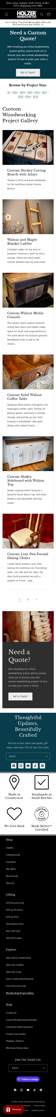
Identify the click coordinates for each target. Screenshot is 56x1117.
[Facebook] (13, 765)
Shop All (10, 883)
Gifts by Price (12, 917)
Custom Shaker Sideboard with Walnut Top (26, 480)
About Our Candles (15, 965)
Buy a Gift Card (13, 931)
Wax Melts (11, 869)
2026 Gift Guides (14, 938)
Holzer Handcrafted (26, 1102)
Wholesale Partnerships (17, 1048)
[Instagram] (21, 765)
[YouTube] (28, 765)
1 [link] (19, 599)
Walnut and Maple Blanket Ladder (22, 241)
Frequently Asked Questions (19, 1027)
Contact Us (11, 1012)
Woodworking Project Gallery (20, 993)
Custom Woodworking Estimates (21, 1020)
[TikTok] (35, 765)
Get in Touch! (28, 72)
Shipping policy (38, 1110)
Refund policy (25, 1106)
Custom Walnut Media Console (25, 315)
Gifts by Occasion (14, 909)
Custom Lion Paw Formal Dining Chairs (27, 556)
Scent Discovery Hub (16, 986)
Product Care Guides (16, 1034)
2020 (20, 96)
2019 (28, 96)
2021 (44, 92)
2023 (29, 92)
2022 (37, 92)
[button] (6, 14)
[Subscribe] (46, 756)
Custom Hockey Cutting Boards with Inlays (26, 172)
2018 (35, 96)
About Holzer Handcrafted (18, 958)
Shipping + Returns (15, 1041)
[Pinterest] (42, 765)
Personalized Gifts (15, 924)
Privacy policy (40, 1106)
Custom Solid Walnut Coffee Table (24, 397)
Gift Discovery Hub (15, 903)
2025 (15, 92)
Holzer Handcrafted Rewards (19, 979)
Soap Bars (11, 862)
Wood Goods (12, 876)
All (8, 92)
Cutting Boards (13, 855)
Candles (10, 847)
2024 (22, 92)
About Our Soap (13, 972)
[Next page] (36, 599)
